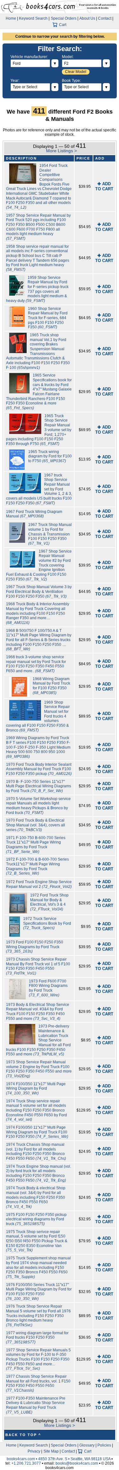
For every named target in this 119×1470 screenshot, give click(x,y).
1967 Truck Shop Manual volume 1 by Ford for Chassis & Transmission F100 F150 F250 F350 (50, 534)
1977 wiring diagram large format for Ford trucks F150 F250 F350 (37, 1337)
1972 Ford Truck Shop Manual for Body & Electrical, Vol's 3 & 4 (49, 902)
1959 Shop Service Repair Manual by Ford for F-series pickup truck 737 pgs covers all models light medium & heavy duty (37, 289)
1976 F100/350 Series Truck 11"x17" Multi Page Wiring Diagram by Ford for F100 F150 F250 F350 (39, 1292)
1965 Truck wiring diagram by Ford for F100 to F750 (50, 456)
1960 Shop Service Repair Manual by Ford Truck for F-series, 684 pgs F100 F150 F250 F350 (48, 318)
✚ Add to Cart (104, 186)
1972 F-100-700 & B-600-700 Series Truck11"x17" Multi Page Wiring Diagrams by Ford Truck (37, 866)
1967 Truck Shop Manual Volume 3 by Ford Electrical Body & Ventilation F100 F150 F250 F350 (39, 591)
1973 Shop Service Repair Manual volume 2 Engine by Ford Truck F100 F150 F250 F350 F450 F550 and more (39, 1069)
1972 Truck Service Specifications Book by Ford (47, 923)
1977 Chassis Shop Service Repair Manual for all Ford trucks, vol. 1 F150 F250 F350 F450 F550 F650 (38, 1383)
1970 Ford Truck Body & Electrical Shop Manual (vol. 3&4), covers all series (35, 825)
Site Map (51, 1451)
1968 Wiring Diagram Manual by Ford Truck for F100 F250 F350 (51, 686)
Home (11, 18)
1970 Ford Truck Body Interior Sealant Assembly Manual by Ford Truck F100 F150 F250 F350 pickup (39, 769)
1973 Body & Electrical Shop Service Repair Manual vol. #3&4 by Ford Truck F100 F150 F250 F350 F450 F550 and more (37, 1011)
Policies (104, 1445)
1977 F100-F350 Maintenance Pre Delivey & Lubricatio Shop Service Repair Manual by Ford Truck (35, 1405)
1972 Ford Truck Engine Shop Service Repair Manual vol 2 (39, 884)
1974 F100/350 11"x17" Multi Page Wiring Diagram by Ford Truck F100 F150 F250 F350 (37, 1132)
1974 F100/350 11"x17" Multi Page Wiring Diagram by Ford (36, 1088)
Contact (104, 18)
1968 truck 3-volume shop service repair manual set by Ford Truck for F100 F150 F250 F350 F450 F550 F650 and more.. (36, 664)
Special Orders (63, 18)
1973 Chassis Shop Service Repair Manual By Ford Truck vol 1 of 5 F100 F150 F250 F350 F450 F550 (38, 966)
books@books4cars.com (77, 1463)
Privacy (34, 1451)
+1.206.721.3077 (26, 1463)
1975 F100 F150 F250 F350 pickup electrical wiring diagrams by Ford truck (36, 1219)
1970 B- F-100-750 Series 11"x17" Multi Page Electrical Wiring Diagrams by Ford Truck (38, 786)
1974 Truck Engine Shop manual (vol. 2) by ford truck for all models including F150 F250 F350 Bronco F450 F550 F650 (38, 1173)
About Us (87, 18)
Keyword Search (33, 18)
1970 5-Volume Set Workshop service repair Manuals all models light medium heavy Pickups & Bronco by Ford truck (38, 806)
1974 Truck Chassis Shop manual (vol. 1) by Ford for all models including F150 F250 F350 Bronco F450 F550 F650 (36, 1151)
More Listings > (61, 150)
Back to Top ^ (23, 1435)
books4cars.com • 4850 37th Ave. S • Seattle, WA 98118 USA (59, 1459)
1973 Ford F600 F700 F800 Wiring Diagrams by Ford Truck (48, 988)
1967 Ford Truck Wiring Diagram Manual (34, 514)
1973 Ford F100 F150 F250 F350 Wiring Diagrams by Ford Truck (34, 947)
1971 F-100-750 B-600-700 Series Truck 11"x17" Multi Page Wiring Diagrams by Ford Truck (35, 845)
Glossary (87, 1445)
